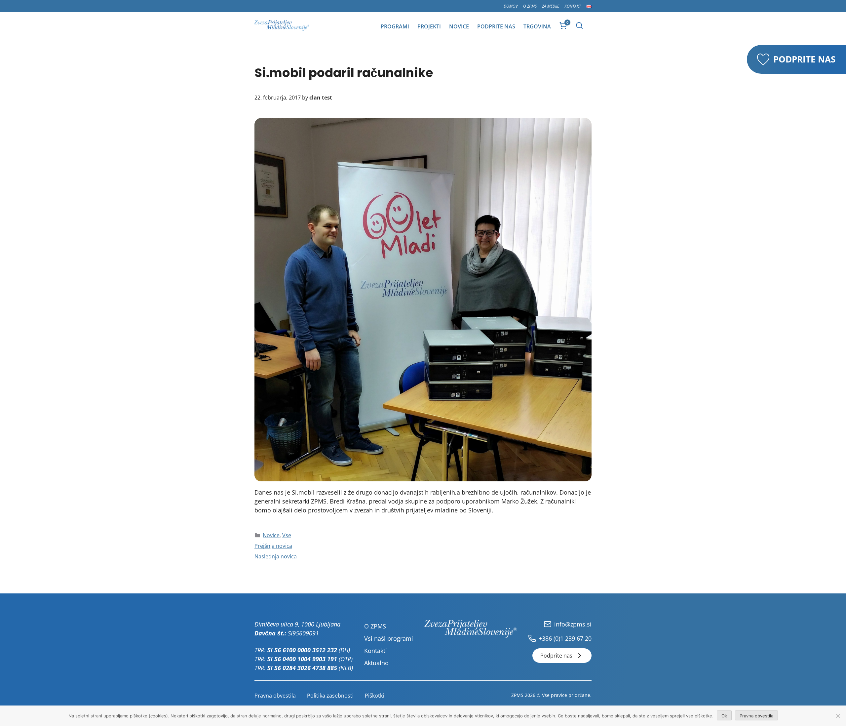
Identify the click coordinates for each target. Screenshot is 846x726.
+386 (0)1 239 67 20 (565, 638)
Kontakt (572, 6)
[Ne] (837, 715)
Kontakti (375, 651)
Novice (459, 26)
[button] (579, 25)
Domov (511, 6)
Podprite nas (496, 26)
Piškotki (374, 695)
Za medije (550, 6)
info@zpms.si (573, 624)
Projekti (429, 26)
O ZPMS (530, 6)
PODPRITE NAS (804, 59)
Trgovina (537, 26)
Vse (286, 535)
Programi (395, 26)
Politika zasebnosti (330, 695)
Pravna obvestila (275, 695)
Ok (724, 715)
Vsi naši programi (388, 638)
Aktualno (376, 663)
